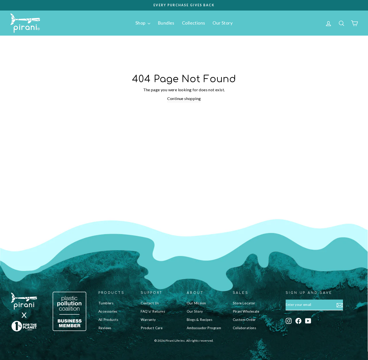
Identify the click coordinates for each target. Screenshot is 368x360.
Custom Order (244, 320)
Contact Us (150, 303)
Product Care (151, 328)
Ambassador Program (204, 328)
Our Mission (196, 303)
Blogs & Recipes (199, 320)
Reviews (104, 328)
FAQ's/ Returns (153, 311)
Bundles (166, 23)
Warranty (148, 320)
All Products (108, 320)
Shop (140, 23)
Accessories (107, 311)
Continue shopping (184, 98)
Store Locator (244, 303)
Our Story (223, 23)
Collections (193, 23)
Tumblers (105, 303)
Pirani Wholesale (246, 311)
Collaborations (244, 328)
